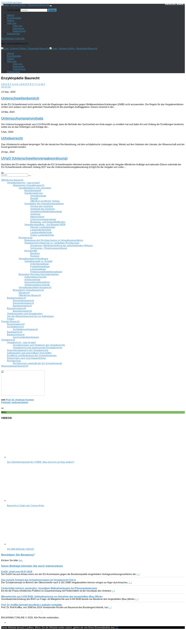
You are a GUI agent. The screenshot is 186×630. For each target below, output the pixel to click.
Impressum (18, 28)
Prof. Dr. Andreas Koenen (20, 400)
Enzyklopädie (14, 18)
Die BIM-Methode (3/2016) (20, 549)
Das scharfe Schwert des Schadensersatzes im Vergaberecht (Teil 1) (38, 580)
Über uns (11, 23)
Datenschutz (19, 31)
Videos (10, 20)
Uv (9, 87)
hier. (20, 560)
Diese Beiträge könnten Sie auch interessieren (32, 565)
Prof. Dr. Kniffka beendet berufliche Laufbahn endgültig (31, 605)
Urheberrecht (12, 138)
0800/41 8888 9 (175, 3)
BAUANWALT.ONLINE (13, 38)
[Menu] (51, 5)
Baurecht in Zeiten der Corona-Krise (25, 505)
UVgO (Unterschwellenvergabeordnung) (34, 158)
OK (116, 627)
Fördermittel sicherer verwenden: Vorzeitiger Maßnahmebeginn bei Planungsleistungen (49, 588)
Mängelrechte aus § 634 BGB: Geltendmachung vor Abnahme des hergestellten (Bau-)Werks (52, 596)
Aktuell (10, 15)
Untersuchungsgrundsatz (22, 118)
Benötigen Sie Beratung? (18, 554)
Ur (6, 87)
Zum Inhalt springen (11, 2)
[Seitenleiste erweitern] (2, 172)
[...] (138, 574)
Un (3, 87)
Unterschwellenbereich (20, 98)
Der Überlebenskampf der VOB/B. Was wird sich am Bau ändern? (40, 462)
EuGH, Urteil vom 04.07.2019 (16, 571)
